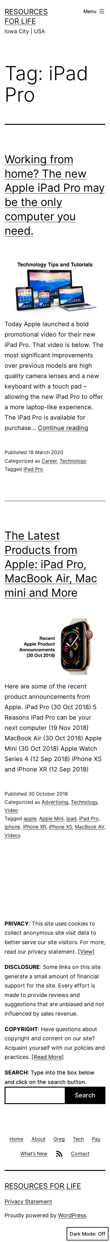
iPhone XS (60, 827)
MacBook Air (89, 827)
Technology (73, 461)
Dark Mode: (83, 1234)
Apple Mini (51, 818)
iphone (12, 827)
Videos (12, 835)
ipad (71, 818)
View (86, 951)
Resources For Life (43, 1186)
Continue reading (63, 427)
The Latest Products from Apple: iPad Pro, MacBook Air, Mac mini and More (51, 564)
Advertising (55, 802)
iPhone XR (34, 827)
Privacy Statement (28, 1201)
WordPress (72, 1215)
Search (85, 1095)
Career (49, 461)
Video (11, 810)
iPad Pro (33, 469)
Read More (48, 1057)
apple (30, 818)
